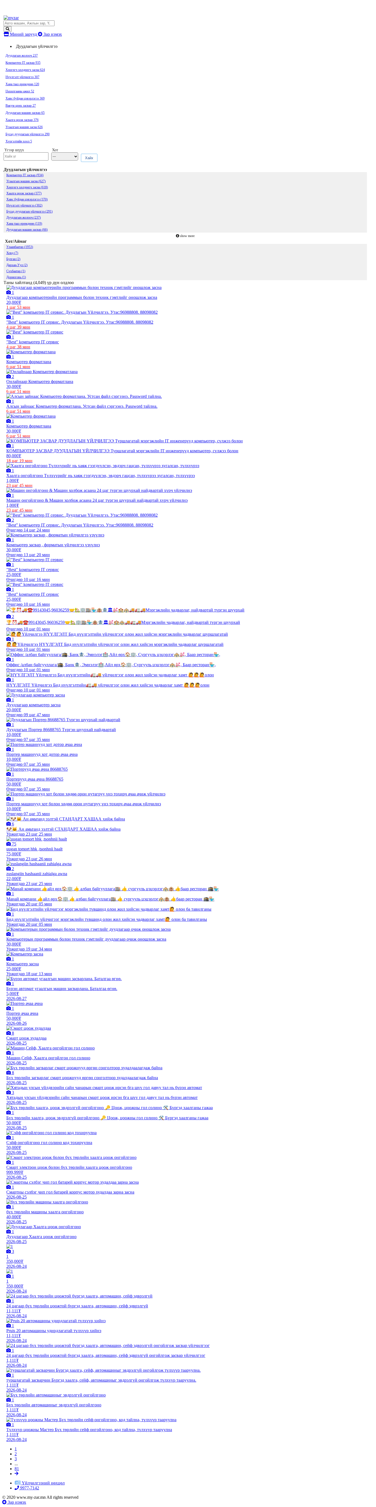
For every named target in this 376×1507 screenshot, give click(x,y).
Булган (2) (13, 259)
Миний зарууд (23, 34)
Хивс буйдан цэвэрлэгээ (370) (27, 199)
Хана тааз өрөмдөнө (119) (24, 223)
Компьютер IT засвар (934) (24, 175)
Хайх (89, 158)
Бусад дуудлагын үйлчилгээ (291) (29, 211)
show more (187, 236)
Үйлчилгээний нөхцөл (43, 1483)
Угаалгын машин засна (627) (26, 181)
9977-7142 (29, 1488)
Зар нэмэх (52, 34)
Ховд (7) (12, 253)
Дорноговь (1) (16, 277)
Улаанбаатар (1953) (19, 247)
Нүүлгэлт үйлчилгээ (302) (24, 205)
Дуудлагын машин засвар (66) (27, 230)
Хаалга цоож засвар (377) (24, 193)
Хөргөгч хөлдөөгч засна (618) (27, 187)
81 (17, 1468)
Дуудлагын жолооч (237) (23, 217)
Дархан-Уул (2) (17, 265)
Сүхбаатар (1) (15, 271)
